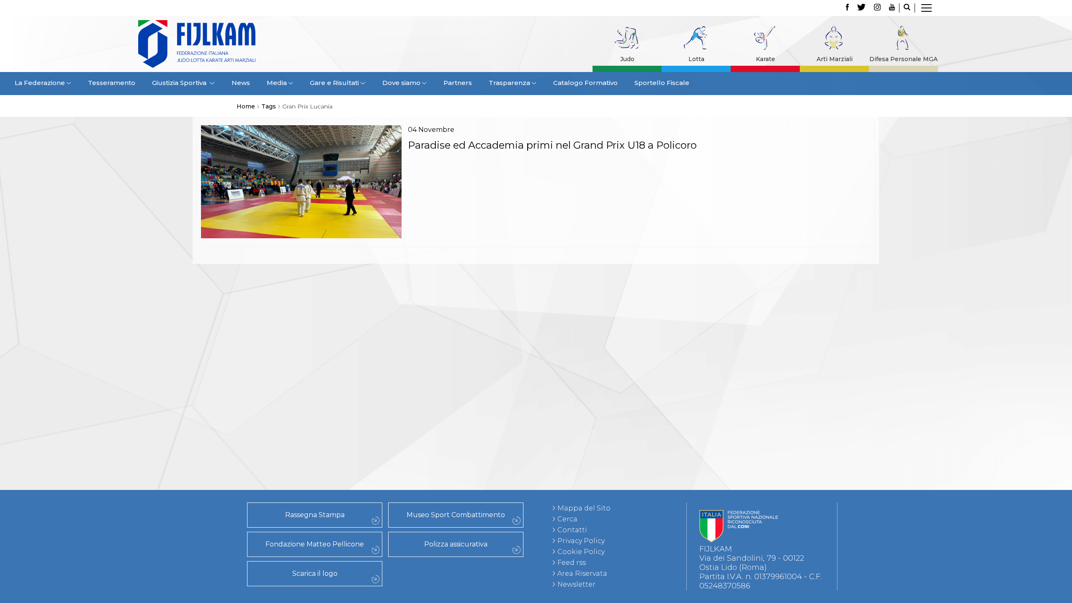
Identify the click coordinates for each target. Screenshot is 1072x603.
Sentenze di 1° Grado (182, 297)
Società (182, 389)
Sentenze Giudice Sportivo (182, 270)
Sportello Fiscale (661, 83)
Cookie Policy (581, 552)
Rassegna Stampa (315, 515)
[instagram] (877, 8)
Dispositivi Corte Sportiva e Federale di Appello (182, 334)
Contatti (572, 530)
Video (182, 482)
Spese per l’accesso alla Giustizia (182, 343)
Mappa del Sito (584, 508)
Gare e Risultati (182, 353)
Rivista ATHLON (181, 463)
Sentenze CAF (182, 307)
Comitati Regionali (181, 380)
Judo (627, 59)
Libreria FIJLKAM (182, 445)
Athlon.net (182, 454)
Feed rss (571, 563)
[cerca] (907, 8)
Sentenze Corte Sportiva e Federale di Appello (181, 288)
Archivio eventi (181, 362)
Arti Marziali (835, 59)
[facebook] (847, 8)
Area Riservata (582, 573)
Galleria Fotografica (182, 472)
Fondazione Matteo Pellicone (314, 544)
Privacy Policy (581, 541)
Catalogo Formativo (585, 83)
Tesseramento (111, 83)
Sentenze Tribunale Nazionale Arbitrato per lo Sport (181, 316)
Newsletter (576, 584)
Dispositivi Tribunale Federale (182, 325)
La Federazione (182, 399)
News (241, 83)
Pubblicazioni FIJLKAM (182, 436)
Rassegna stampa (181, 426)
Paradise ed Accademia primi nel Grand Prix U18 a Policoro (552, 145)
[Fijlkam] (248, 44)
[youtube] (892, 8)
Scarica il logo (315, 573)
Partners (457, 83)
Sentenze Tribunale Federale (182, 279)
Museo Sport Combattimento (456, 515)
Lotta (696, 59)
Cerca (567, 519)
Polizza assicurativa (455, 544)
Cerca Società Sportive (181, 408)
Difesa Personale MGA (903, 59)
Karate (765, 59)
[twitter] (861, 8)
